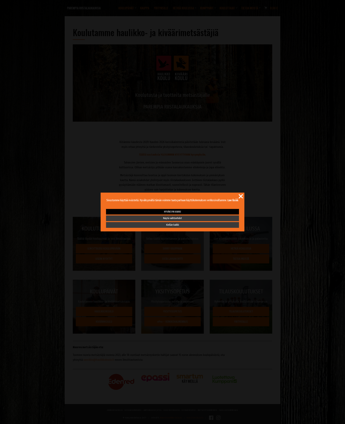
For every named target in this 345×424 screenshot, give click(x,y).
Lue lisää (232, 200)
